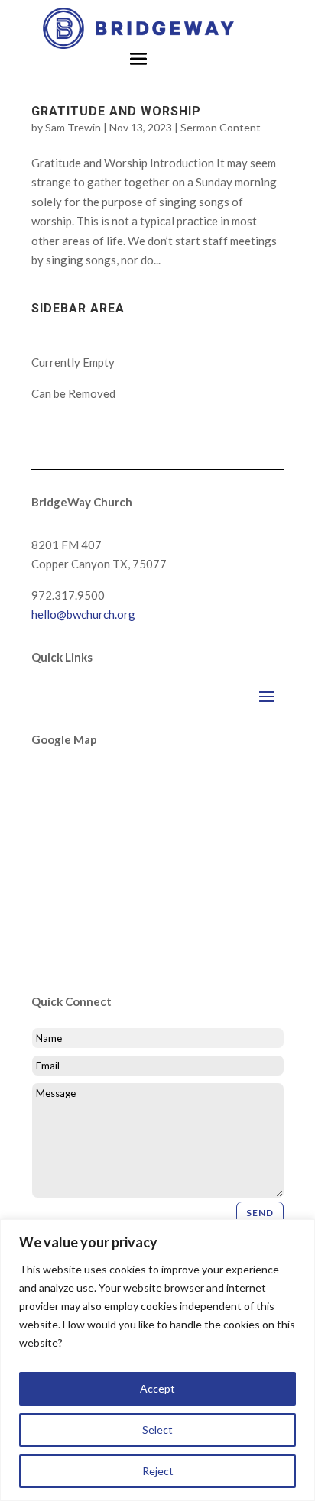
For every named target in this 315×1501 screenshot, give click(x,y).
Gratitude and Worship (116, 111)
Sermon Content (220, 127)
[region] (157, 1360)
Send (260, 1212)
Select (157, 1429)
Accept (157, 1388)
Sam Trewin (73, 127)
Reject (158, 1470)
